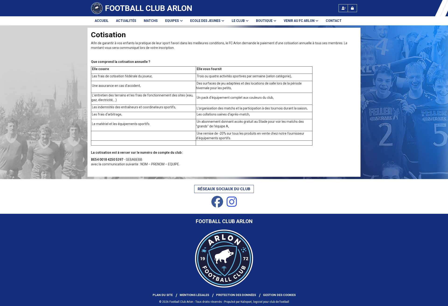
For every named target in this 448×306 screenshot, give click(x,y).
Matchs (151, 21)
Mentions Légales (194, 295)
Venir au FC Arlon (299, 21)
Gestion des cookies (279, 295)
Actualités (126, 21)
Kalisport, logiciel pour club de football (265, 301)
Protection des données (236, 295)
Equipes (172, 21)
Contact (334, 21)
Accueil (101, 21)
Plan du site (163, 295)
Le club (238, 21)
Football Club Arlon (148, 8)
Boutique (264, 21)
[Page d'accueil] (97, 8)
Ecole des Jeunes (205, 21)
